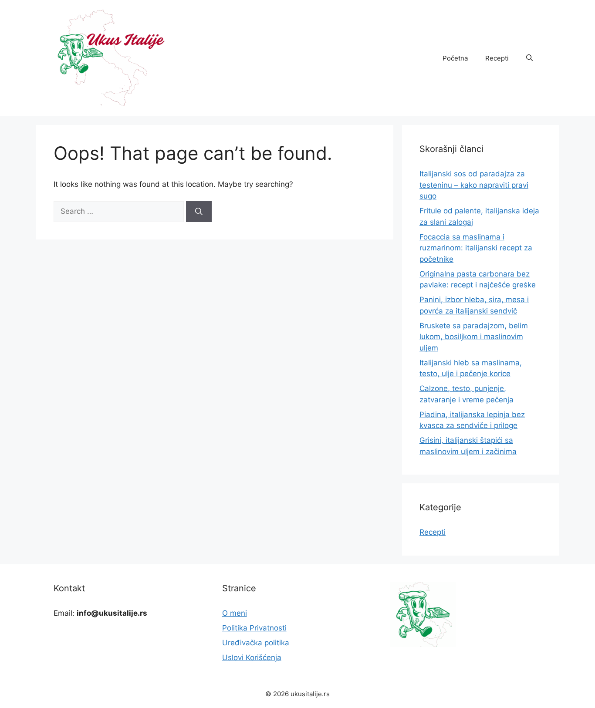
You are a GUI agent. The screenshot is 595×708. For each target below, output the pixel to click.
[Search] (199, 211)
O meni (234, 613)
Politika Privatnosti (254, 628)
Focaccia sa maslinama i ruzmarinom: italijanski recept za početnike (475, 248)
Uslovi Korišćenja (251, 657)
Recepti (497, 58)
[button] (529, 58)
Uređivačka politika (255, 642)
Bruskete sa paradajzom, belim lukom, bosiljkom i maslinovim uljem (473, 336)
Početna (455, 58)
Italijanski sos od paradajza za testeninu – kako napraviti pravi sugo (473, 184)
